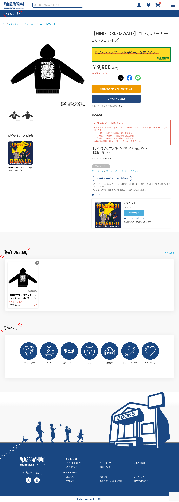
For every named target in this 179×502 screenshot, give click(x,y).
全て (5, 24)
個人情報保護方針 (141, 481)
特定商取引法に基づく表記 (111, 481)
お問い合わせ (105, 467)
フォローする (134, 213)
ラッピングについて (103, 194)
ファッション (14, 24)
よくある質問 (139, 463)
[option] (47, 68)
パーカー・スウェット (46, 24)
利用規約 (70, 481)
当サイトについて (73, 463)
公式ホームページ (141, 477)
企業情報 (70, 477)
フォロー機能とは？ (134, 218)
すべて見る (169, 252)
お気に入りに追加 (117, 99)
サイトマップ (105, 463)
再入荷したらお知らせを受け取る (118, 89)
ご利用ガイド (71, 467)
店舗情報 (103, 477)
